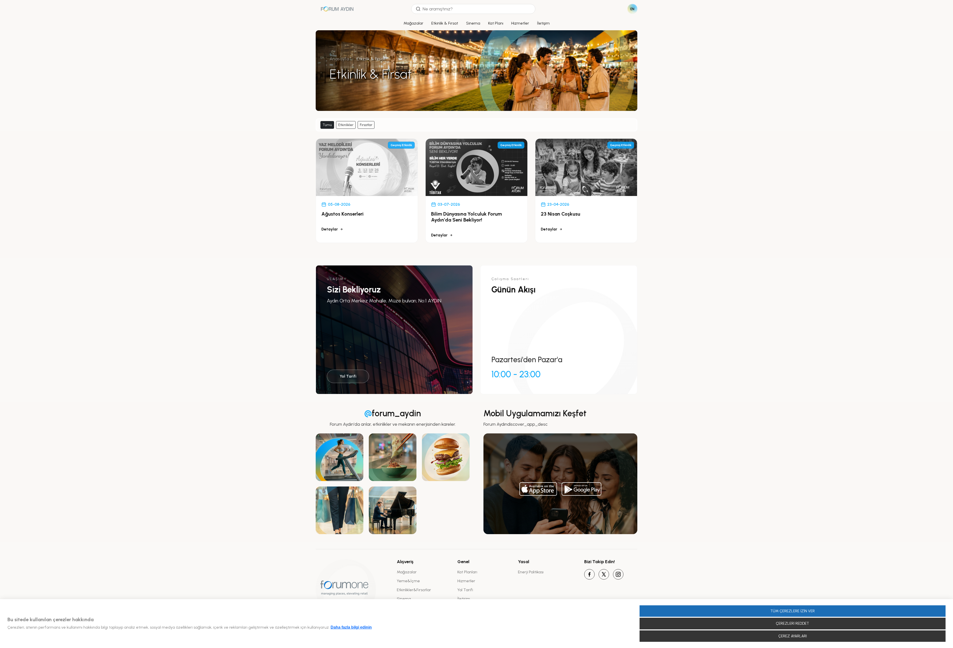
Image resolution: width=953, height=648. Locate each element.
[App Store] (538, 489)
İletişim (543, 23)
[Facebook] (589, 574)
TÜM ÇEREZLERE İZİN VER (792, 611)
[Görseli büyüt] (339, 457)
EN (632, 9)
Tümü (327, 125)
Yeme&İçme (408, 581)
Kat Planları (467, 572)
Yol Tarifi (348, 376)
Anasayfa (339, 59)
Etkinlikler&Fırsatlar (414, 589)
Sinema (473, 23)
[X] (604, 574)
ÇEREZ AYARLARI (792, 636)
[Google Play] (581, 489)
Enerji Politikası (531, 572)
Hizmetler (520, 23)
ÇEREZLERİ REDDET (792, 623)
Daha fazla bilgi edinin (351, 627)
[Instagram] (618, 574)
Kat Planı (495, 23)
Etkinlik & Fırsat (444, 23)
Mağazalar (413, 23)
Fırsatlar (366, 125)
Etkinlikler (345, 125)
